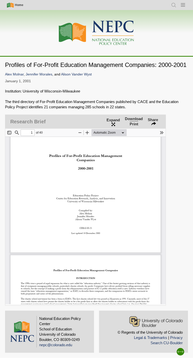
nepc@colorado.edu (55, 345)
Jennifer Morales (39, 74)
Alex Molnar (14, 74)
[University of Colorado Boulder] (156, 321)
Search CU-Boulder (167, 343)
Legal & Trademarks (150, 337)
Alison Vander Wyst (76, 74)
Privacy (176, 337)
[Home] (96, 33)
